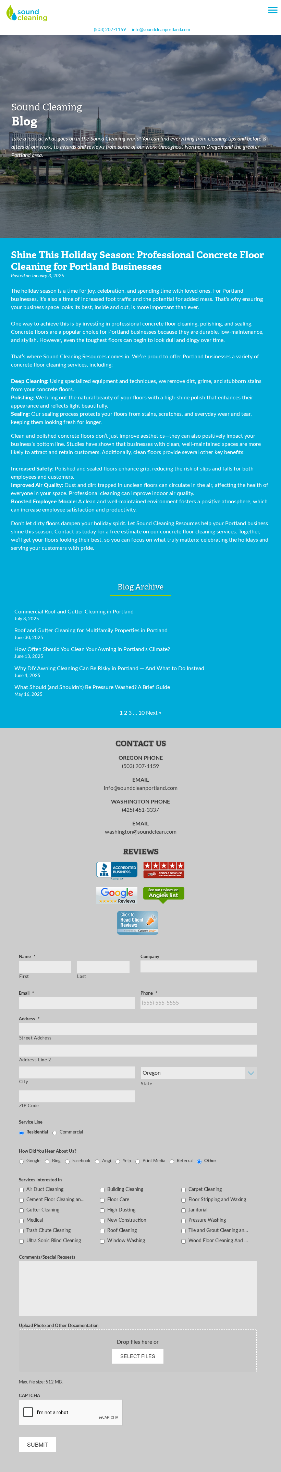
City (23, 1082)
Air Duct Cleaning (44, 1189)
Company (149, 957)
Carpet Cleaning (205, 1189)
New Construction (126, 1220)
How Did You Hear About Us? (47, 1151)
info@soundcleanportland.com (161, 30)
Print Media (154, 1161)
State (146, 1084)
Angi (106, 1161)
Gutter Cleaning (42, 1209)
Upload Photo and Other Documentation (58, 1326)
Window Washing (126, 1240)
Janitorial (197, 1209)
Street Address (35, 1038)
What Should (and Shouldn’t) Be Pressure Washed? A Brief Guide (92, 687)
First (24, 976)
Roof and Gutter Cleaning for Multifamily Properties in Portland (91, 630)
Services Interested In (40, 1180)
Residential (37, 1132)
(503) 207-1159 (110, 30)
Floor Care (118, 1199)
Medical (34, 1220)
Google (33, 1161)
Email (26, 993)
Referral (185, 1161)
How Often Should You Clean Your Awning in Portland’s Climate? (92, 649)
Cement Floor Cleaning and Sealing (56, 1199)
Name (27, 957)
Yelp (127, 1161)
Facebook (81, 1161)
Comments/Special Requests (47, 1257)
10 (141, 713)
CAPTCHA (29, 1396)
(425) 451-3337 (140, 810)
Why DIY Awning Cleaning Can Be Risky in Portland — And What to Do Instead (109, 668)
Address (29, 1019)
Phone (149, 993)
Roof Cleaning (122, 1230)
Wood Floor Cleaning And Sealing (218, 1240)
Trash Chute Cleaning (48, 1230)
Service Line (30, 1122)
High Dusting (121, 1209)
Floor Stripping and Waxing (217, 1199)
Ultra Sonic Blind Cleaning (53, 1240)
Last (81, 976)
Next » (153, 713)
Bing (56, 1161)
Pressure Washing (207, 1220)
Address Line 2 (35, 1060)
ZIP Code (29, 1106)
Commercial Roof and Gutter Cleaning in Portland (74, 611)
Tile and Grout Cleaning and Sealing (218, 1230)
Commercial (71, 1132)
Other (210, 1161)
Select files (137, 1356)
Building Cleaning (125, 1189)
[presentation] (71, 1413)
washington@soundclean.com (140, 832)
